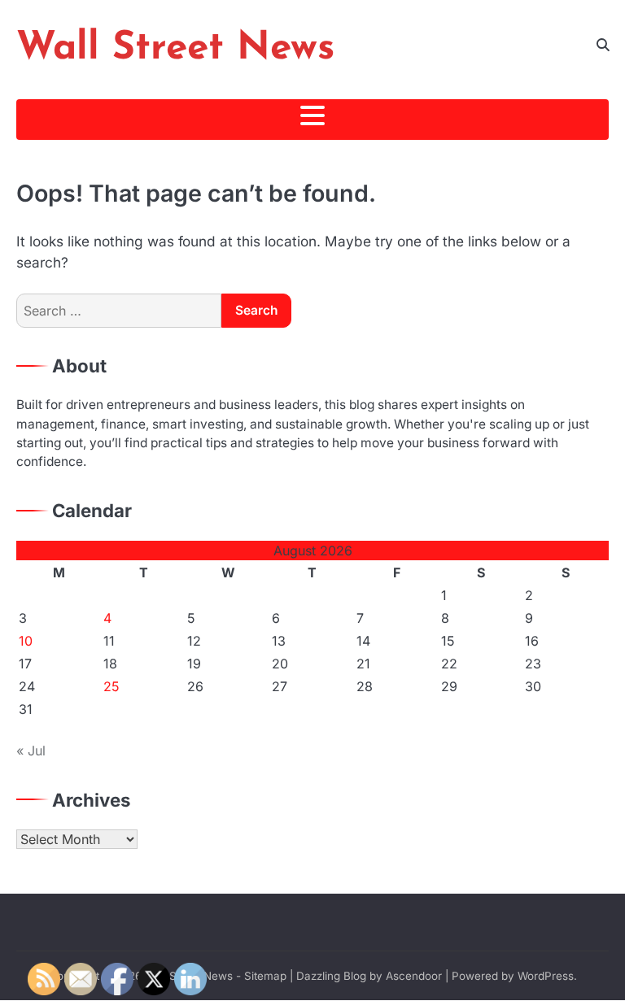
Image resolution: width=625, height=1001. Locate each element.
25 (111, 686)
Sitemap (265, 975)
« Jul (31, 750)
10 (26, 641)
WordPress (546, 975)
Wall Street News (175, 48)
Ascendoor (414, 975)
